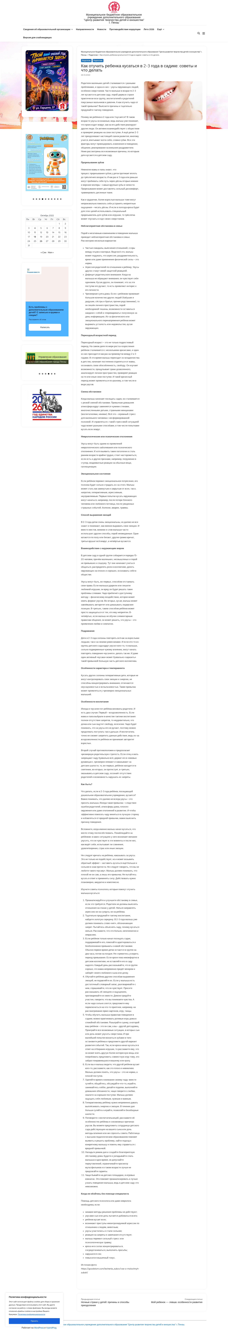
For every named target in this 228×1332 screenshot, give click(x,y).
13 (47, 232)
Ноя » (51, 252)
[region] (34, 1310)
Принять (34, 1321)
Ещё (159, 29)
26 (41, 241)
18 (35, 237)
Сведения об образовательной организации (46, 29)
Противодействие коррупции (125, 29)
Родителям (98, 60)
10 (60, 199)
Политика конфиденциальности (31, 1314)
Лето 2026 (149, 29)
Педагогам (86, 60)
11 (35, 232)
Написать (45, 327)
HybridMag (51, 1327)
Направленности (85, 29)
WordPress (39, 1327)
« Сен (43, 252)
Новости (101, 29)
